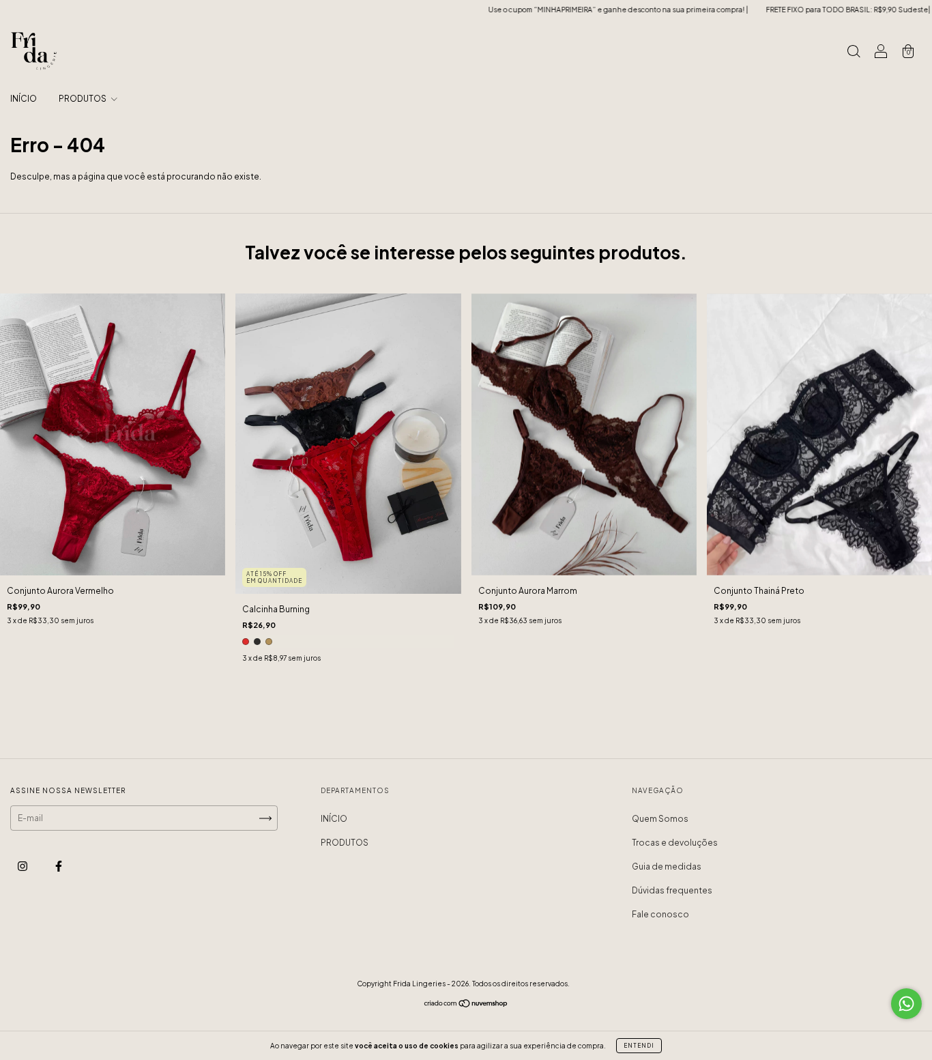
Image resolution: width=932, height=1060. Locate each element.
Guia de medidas (666, 866)
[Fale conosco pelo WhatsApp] (906, 1003)
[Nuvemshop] (466, 1005)
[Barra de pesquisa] (853, 53)
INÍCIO (23, 99)
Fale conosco (660, 914)
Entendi (639, 1045)
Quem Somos (660, 819)
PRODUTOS (83, 99)
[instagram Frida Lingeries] (23, 866)
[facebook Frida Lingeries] (58, 866)
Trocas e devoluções (675, 842)
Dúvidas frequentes (672, 890)
